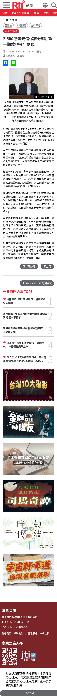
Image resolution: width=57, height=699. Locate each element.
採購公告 (18, 633)
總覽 (5, 13)
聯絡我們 (6, 633)
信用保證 (35, 25)
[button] (45, 5)
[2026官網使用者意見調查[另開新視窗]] (28, 461)
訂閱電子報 (31, 633)
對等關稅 (21, 25)
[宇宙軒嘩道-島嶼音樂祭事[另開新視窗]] (28, 572)
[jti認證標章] (28, 656)
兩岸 (36, 13)
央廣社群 (44, 633)
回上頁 (47, 266)
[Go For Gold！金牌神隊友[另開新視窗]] (28, 424)
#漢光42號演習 (20, 13)
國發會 (8, 25)
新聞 (14, 20)
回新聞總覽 (29, 266)
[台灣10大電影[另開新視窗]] (28, 387)
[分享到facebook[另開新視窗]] (5, 63)
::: (4, 20)
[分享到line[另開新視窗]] (13, 63)
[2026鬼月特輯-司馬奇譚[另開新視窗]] (28, 498)
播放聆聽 (12, 31)
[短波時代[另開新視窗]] (28, 535)
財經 (46, 13)
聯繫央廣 (9, 610)
